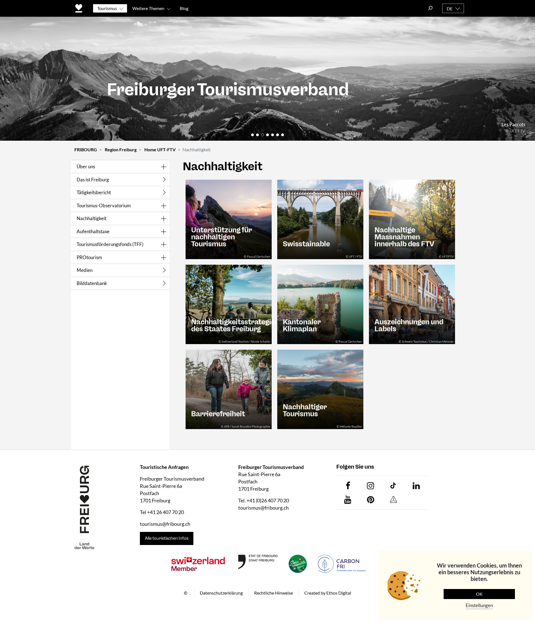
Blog (184, 8)
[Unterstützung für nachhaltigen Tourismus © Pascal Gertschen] (229, 219)
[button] (252, 134)
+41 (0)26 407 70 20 (268, 500)
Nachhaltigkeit (91, 218)
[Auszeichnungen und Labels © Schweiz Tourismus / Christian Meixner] (412, 304)
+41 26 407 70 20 (165, 512)
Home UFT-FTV (160, 149)
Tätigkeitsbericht (94, 192)
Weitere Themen (148, 8)
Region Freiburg (121, 149)
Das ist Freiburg (93, 179)
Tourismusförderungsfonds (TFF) (110, 244)
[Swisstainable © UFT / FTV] (320, 219)
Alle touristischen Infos (166, 538)
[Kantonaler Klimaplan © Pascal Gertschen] (320, 304)
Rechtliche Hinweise (273, 592)
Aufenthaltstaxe (93, 231)
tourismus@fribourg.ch (165, 524)
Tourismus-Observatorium (104, 205)
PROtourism (89, 257)
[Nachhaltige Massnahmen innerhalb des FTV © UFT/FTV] (412, 219)
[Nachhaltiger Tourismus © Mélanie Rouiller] (320, 389)
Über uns (86, 166)
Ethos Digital (338, 592)
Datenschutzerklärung (221, 592)
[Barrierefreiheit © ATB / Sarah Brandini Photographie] (229, 389)
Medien (85, 270)
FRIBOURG (85, 149)
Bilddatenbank (92, 283)
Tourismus (107, 8)
